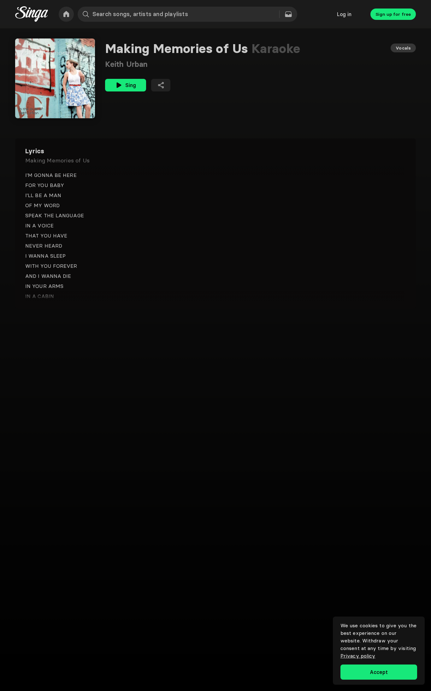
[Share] (160, 85)
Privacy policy (357, 656)
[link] (66, 14)
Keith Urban (126, 64)
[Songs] (288, 14)
